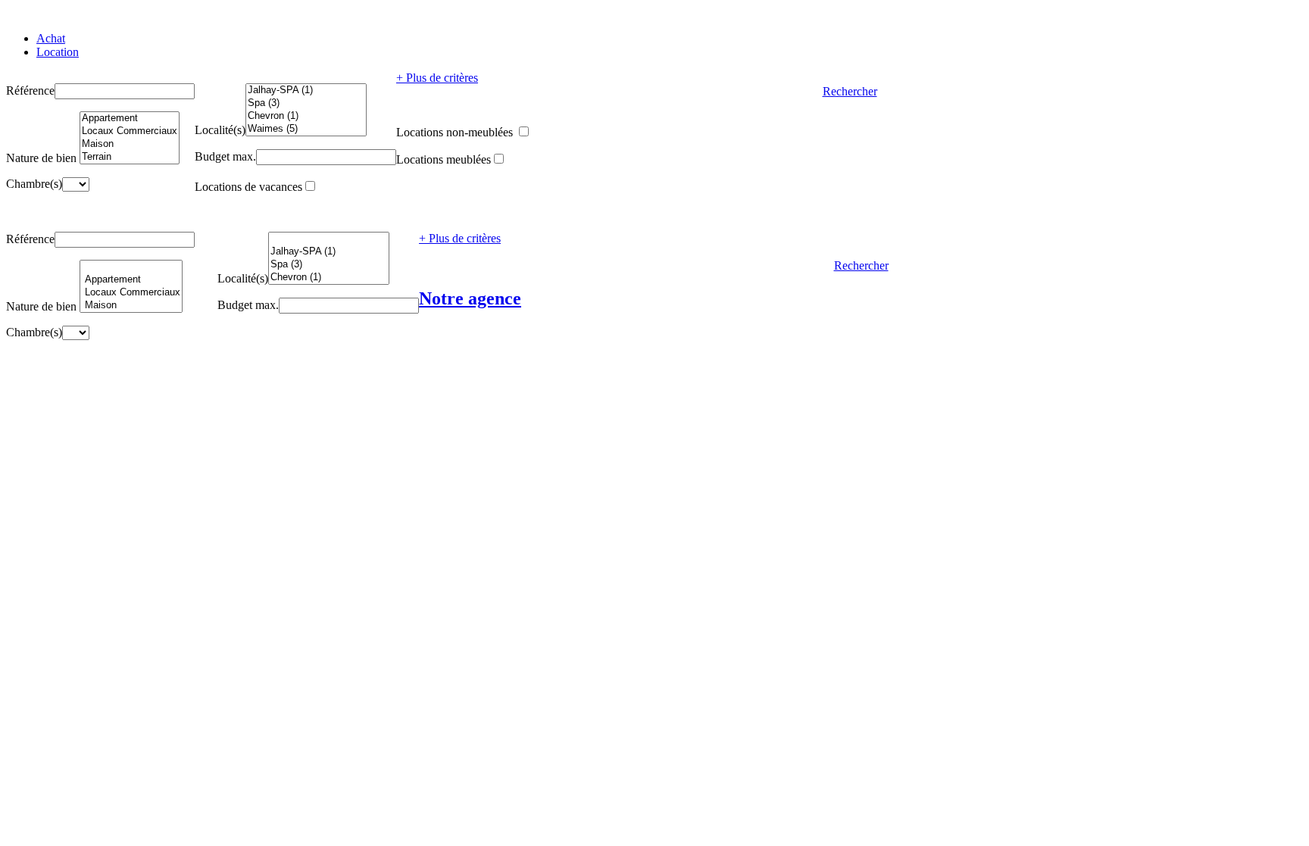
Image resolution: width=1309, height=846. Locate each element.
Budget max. (225, 156)
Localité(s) (220, 129)
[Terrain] (129, 157)
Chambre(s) (34, 183)
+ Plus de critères (437, 77)
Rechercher (850, 91)
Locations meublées (443, 159)
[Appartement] (129, 118)
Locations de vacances (248, 186)
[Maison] (129, 144)
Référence (30, 90)
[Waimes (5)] (306, 129)
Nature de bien (41, 157)
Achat (50, 38)
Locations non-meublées (456, 132)
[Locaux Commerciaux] (129, 131)
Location (57, 51)
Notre (470, 298)
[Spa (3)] (306, 103)
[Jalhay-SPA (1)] (306, 90)
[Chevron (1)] (306, 116)
